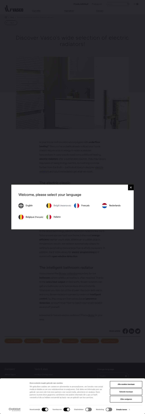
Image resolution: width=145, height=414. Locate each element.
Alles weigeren (126, 399)
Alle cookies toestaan (126, 384)
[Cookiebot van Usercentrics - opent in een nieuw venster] (15, 409)
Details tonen (121, 409)
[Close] (131, 187)
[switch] (66, 409)
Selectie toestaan (126, 392)
